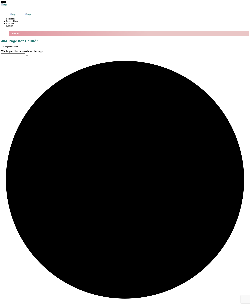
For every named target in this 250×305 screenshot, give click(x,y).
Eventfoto (10, 23)
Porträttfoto (10, 19)
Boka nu (15, 33)
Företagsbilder (12, 21)
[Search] (27, 55)
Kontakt (9, 26)
